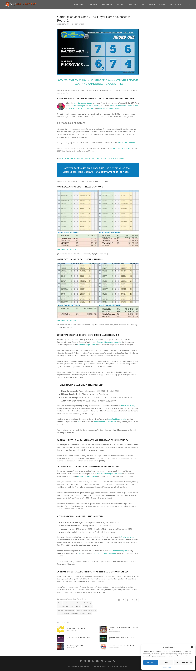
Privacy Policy (148, 4)
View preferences (183, 662)
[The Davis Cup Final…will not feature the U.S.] (103, 646)
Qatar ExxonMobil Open (65, 606)
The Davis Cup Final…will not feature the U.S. (123, 646)
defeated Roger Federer (87, 345)
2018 (79, 422)
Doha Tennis (77, 599)
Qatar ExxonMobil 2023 (84, 603)
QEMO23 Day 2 (87, 606)
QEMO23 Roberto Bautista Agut (86, 610)
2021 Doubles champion (117, 419)
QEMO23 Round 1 (63, 613)
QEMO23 (77, 606)
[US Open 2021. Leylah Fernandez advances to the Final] (103, 629)
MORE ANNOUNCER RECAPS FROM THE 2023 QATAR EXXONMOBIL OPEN (91, 158)
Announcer (107, 4)
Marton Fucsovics (69, 603)
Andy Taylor (79, 24)
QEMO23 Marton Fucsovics (66, 610)
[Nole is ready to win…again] (60, 629)
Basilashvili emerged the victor (109, 342)
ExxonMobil (93, 106)
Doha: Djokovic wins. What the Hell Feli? (122, 637)
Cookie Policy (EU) (178, 4)
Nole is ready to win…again (76, 628)
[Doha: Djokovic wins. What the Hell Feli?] (103, 638)
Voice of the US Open (126, 143)
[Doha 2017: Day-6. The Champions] (60, 638)
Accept (150, 662)
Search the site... (190, 4)
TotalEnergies (79, 106)
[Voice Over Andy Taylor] (20, 4)
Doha (59, 603)
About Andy (132, 4)
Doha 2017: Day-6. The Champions (78, 637)
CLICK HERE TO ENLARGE (67, 250)
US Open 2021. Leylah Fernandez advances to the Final (123, 628)
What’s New (79, 4)
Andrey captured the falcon (105, 422)
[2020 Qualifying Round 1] (60, 646)
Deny (166, 662)
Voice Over (92, 4)
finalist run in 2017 (128, 406)
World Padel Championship (109, 108)
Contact (162, 4)
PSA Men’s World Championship (81, 108)
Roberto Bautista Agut (78, 613)
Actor (120, 4)
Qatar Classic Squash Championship (123, 106)
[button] (192, 647)
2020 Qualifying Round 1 (75, 646)
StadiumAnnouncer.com (104, 666)
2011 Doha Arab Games (83, 103)
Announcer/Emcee (66, 599)
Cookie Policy (167, 667)
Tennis (84, 599)
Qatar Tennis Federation (122, 148)
